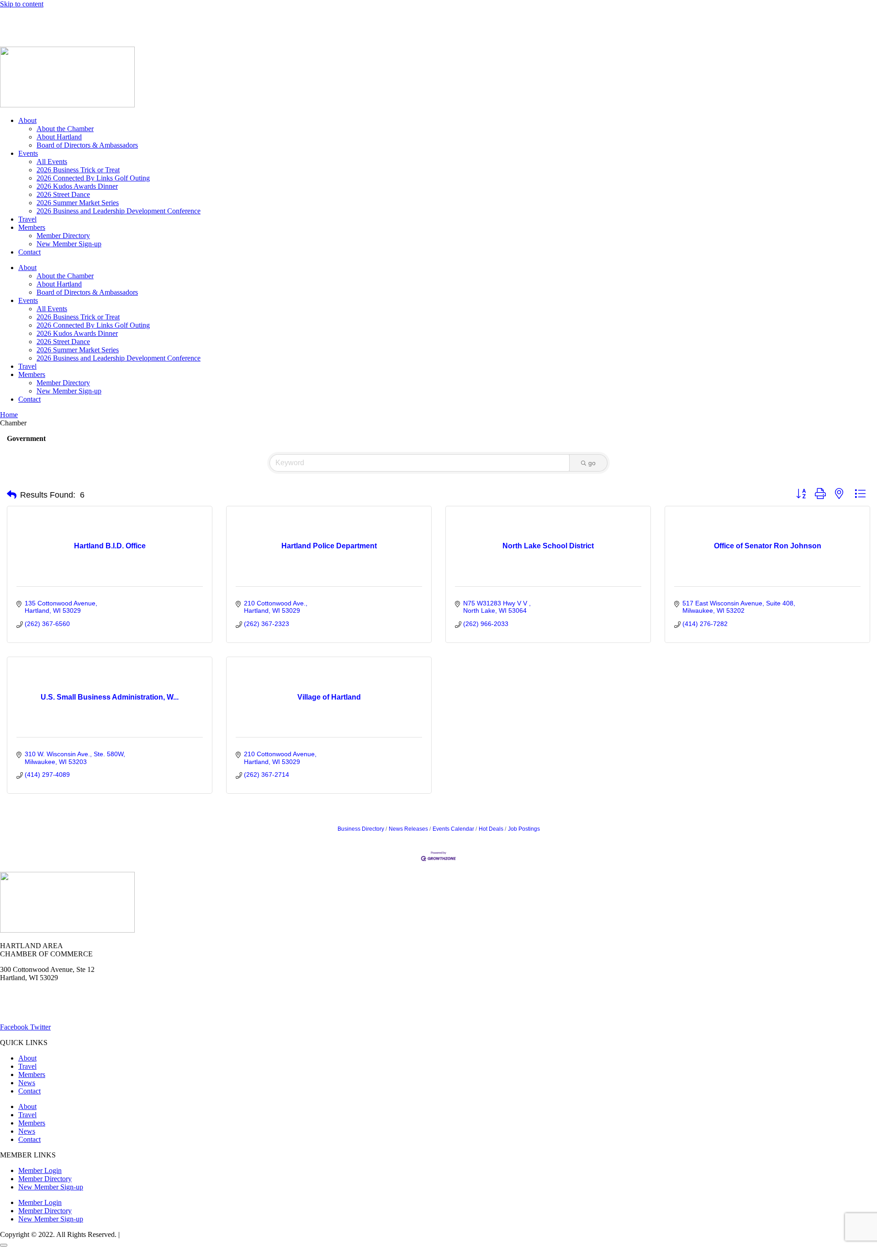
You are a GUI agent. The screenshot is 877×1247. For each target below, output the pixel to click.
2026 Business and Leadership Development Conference (119, 211)
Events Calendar (453, 829)
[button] (11, 495)
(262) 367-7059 (22, 35)
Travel (27, 219)
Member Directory (63, 235)
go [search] (592, 463)
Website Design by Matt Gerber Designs (180, 1234)
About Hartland (59, 137)
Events (28, 153)
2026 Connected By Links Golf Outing (93, 178)
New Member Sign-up (69, 244)
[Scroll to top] (3, 1245)
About (27, 120)
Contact (29, 252)
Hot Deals (70, 19)
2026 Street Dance (63, 194)
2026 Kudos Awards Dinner (77, 186)
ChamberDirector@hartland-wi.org (50, 1011)
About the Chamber (65, 129)
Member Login (21, 19)
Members (31, 227)
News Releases (408, 829)
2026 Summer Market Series (78, 203)
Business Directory (361, 829)
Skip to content (21, 4)
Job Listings (145, 19)
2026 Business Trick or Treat (78, 170)
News (106, 19)
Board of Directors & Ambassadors (87, 145)
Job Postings (524, 829)
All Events (52, 161)
